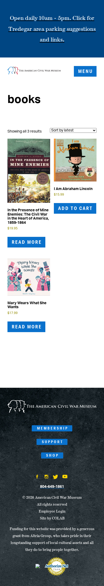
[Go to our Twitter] (55, 477)
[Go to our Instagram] (46, 477)
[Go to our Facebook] (37, 477)
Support (52, 441)
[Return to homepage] (34, 71)
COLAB (58, 518)
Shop (52, 455)
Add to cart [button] (75, 208)
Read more (27, 242)
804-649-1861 (52, 487)
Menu (85, 71)
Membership (52, 428)
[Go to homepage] (52, 412)
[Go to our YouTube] (65, 477)
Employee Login (52, 511)
